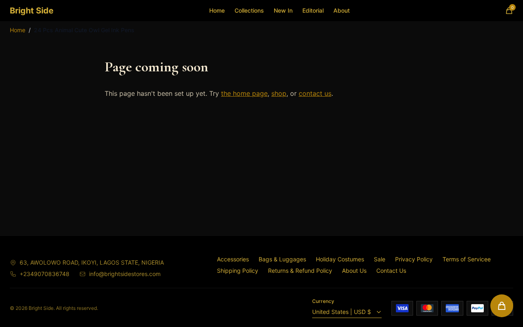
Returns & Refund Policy (300, 270)
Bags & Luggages (282, 259)
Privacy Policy (414, 259)
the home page (244, 93)
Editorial (313, 10)
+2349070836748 (44, 273)
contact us (315, 93)
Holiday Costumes (340, 259)
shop (278, 93)
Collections (249, 10)
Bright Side (32, 10)
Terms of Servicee (467, 259)
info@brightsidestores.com (125, 273)
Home (217, 10)
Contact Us (391, 270)
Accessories (233, 259)
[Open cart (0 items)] (501, 305)
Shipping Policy (237, 270)
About (341, 10)
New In (283, 10)
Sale (379, 259)
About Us (354, 270)
